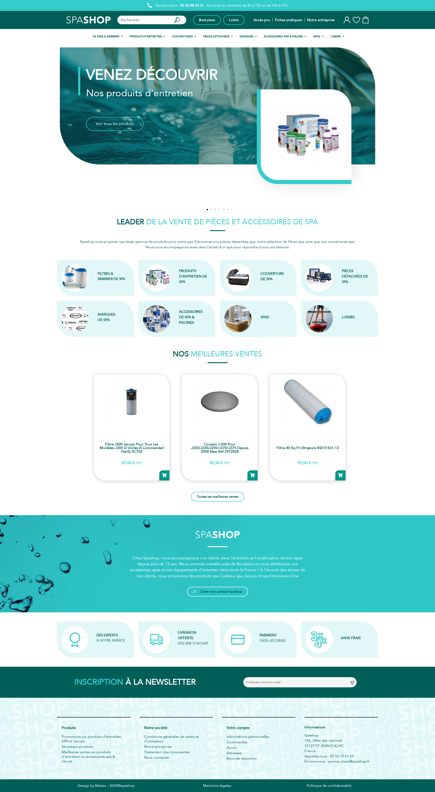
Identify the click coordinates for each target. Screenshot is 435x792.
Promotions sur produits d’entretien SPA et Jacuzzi (91, 739)
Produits (69, 728)
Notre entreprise (321, 19)
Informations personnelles (248, 736)
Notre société (155, 728)
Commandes (237, 742)
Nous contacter (156, 757)
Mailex (100, 785)
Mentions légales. (217, 785)
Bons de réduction (242, 758)
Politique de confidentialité (329, 785)
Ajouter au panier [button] (164, 475)
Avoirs (232, 747)
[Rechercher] (178, 20)
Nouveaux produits (77, 746)
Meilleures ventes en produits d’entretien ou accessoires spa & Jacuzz (88, 756)
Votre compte (238, 728)
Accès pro (262, 19)
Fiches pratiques (288, 19)
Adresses (234, 753)
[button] (203, 209)
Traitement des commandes (167, 752)
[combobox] (143, 20)
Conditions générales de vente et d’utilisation (171, 739)
